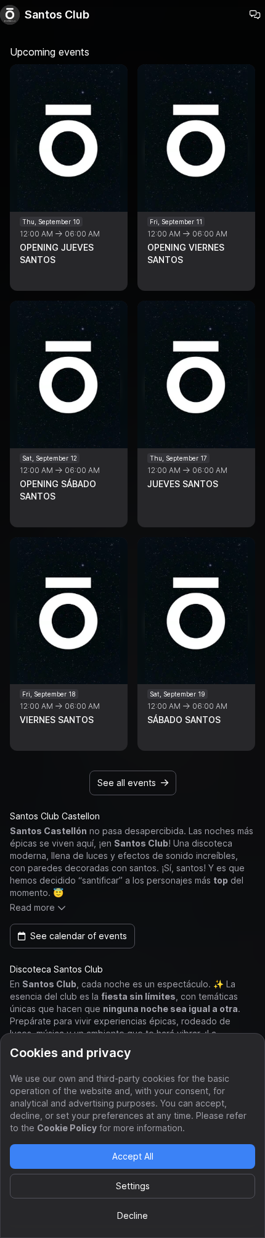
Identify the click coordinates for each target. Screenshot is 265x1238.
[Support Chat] (255, 15)
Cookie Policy (67, 1128)
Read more (32, 907)
